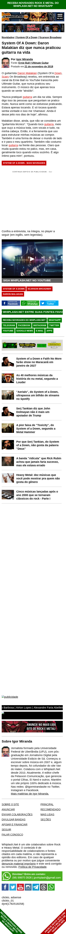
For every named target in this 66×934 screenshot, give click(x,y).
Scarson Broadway (50, 37)
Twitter (54, 325)
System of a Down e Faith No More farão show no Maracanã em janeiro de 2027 (39, 362)
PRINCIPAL (47, 804)
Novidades (8, 37)
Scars (5, 76)
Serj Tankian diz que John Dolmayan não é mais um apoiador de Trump (33, 412)
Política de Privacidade (32, 866)
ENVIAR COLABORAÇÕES (17, 814)
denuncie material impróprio (19, 863)
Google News (24, 330)
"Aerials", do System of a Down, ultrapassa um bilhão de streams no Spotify (37, 395)
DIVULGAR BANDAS (13, 819)
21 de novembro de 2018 (39, 66)
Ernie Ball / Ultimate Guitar (33, 62)
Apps (49, 330)
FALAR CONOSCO (12, 834)
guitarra (27, 96)
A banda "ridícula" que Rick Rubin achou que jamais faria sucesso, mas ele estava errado (38, 462)
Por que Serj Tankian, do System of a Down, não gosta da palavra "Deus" (37, 445)
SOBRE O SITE (10, 804)
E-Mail (39, 330)
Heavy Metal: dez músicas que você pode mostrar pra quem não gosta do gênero (38, 478)
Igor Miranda (24, 59)
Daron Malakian (27, 73)
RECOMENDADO (50, 809)
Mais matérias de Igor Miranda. (30, 793)
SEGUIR (6, 829)
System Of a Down (26, 37)
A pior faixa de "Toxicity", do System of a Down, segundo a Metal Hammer (35, 429)
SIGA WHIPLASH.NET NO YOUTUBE (27, 280)
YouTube (8, 330)
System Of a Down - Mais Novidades (24, 163)
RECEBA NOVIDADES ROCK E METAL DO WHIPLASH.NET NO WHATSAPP (33, 4)
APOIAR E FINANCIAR (14, 824)
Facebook (24, 325)
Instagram (39, 325)
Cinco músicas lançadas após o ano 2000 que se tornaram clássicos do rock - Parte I (37, 495)
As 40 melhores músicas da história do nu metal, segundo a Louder (37, 379)
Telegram (9, 325)
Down (58, 73)
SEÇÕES (46, 819)
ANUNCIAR (8, 809)
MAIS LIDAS (47, 814)
